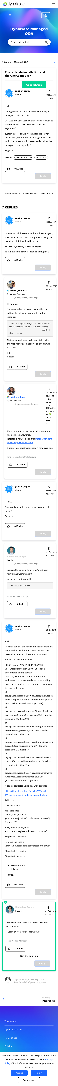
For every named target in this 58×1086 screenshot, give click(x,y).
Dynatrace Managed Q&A (16, 62)
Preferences (29, 1080)
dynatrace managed (23, 157)
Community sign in (45, 15)
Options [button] (54, 62)
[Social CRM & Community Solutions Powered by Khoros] (49, 1000)
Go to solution (34, 84)
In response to (27, 298)
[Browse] (11, 15)
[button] (19, 1073)
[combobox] (29, 42)
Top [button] (4, 999)
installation (41, 157)
